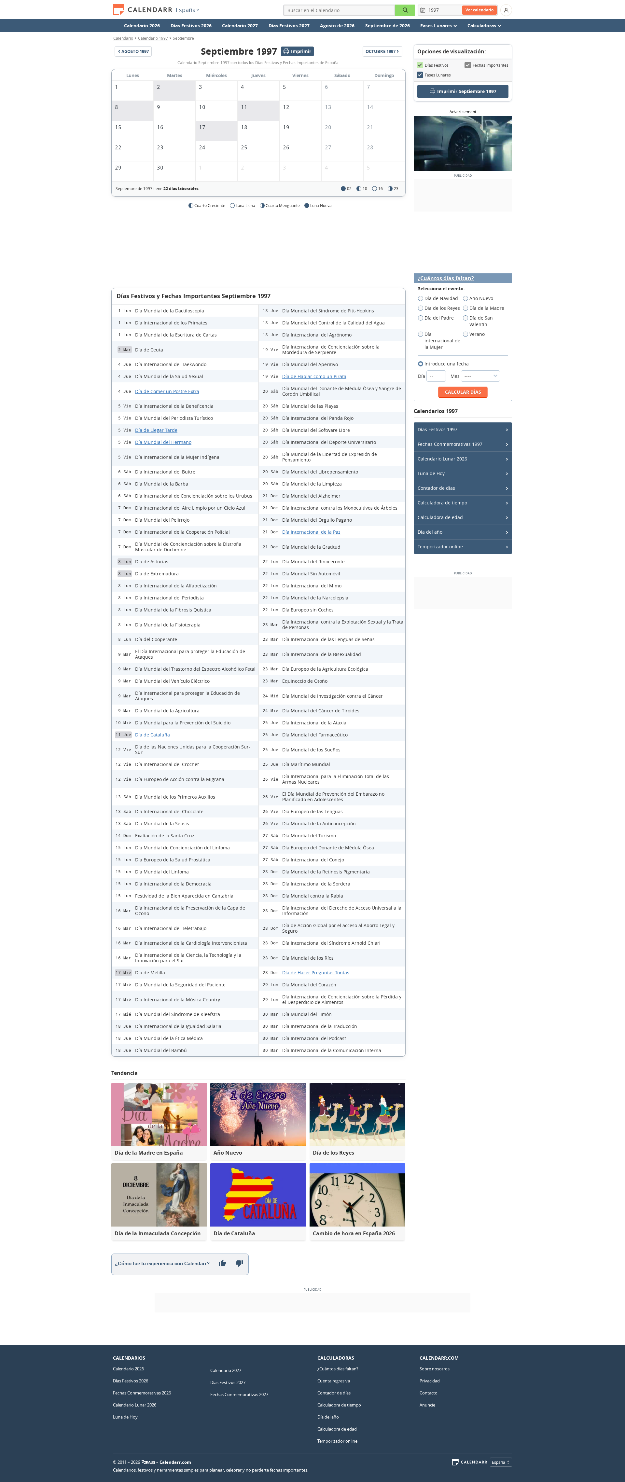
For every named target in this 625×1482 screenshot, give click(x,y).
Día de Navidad (441, 298)
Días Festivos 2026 (191, 25)
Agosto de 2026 (337, 25)
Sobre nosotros (435, 1369)
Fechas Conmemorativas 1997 (450, 444)
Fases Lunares (438, 74)
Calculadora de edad (440, 517)
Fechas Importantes (490, 65)
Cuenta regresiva (333, 1381)
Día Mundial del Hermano (163, 442)
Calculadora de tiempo (442, 503)
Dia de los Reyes (442, 308)
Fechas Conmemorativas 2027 (239, 1394)
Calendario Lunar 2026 (442, 459)
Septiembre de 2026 (387, 25)
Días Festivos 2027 (289, 25)
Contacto (429, 1393)
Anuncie (427, 1405)
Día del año (430, 532)
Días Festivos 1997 (437, 429)
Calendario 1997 (153, 38)
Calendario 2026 (142, 25)
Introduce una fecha (446, 364)
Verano (477, 334)
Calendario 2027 (240, 25)
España (186, 10)
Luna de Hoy (431, 473)
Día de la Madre (486, 308)
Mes (456, 376)
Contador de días (436, 488)
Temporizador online (440, 546)
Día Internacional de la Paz (311, 532)
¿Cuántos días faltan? (446, 278)
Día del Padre (439, 318)
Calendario (123, 38)
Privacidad (430, 1381)
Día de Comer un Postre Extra (167, 391)
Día (422, 376)
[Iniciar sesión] (506, 10)
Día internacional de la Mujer (442, 340)
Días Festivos (437, 65)
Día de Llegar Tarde (156, 430)
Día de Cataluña (152, 735)
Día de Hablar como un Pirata (314, 376)
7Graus (148, 1462)
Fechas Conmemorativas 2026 (142, 1393)
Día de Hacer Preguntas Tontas (315, 972)
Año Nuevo (481, 298)
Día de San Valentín (481, 321)
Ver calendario (479, 10)
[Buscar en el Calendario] (405, 10)
